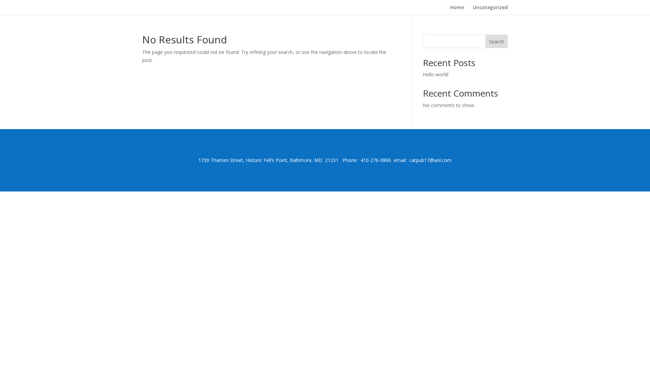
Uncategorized (490, 8)
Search (496, 41)
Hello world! (436, 74)
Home (457, 8)
